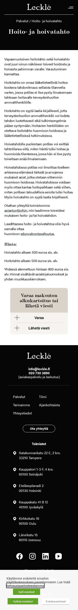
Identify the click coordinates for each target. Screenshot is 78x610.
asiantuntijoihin (15, 210)
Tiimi (43, 396)
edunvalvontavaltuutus (37, 233)
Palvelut (22, 20)
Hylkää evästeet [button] (23, 601)
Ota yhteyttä (39, 428)
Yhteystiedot (22, 413)
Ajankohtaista (49, 404)
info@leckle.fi (39, 368)
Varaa (39, 317)
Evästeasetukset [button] (56, 601)
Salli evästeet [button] (26, 592)
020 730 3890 (39, 372)
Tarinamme (21, 404)
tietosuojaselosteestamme (25, 585)
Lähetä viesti (39, 327)
